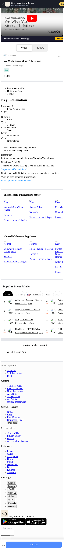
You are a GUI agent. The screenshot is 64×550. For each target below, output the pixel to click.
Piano (10, 451)
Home (6, 147)
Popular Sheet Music (16, 286)
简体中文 (12, 496)
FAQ (9, 414)
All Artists (12, 399)
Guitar (10, 454)
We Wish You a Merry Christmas (23, 147)
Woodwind (12, 464)
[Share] (59, 56)
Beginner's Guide (15, 420)
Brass (9, 467)
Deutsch (11, 506)
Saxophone (12, 456)
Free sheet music (15, 388)
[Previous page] (53, 286)
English (11, 483)
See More (11, 472)
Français (12, 503)
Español (11, 486)
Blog (9, 376)
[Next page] (58, 286)
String (10, 462)
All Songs (12, 394)
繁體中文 (12, 493)
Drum (10, 459)
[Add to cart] (3, 545)
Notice (10, 412)
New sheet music (15, 391)
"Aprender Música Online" (14, 169)
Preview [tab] (40, 47)
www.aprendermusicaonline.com (16, 180)
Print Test (12, 423)
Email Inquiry (13, 417)
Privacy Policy (14, 435)
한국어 (11, 500)
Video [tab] (24, 47)
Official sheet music (16, 402)
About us (11, 370)
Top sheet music (14, 386)
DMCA (10, 438)
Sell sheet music (14, 373)
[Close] (2, 4)
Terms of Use (13, 433)
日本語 (11, 489)
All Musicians (13, 396)
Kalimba (11, 470)
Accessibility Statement (18, 441)
